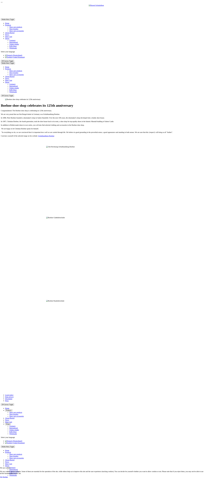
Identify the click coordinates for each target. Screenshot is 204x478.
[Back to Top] (2, 2)
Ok (1, 477)
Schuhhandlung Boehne (46, 136)
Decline (5, 477)
